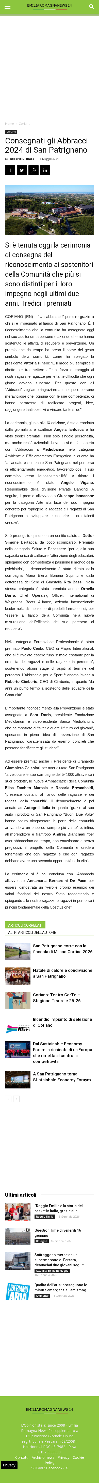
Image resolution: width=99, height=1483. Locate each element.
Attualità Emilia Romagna (52, 1270)
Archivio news (43, 1457)
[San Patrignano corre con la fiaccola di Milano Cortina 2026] (17, 952)
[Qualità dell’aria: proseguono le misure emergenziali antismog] (17, 1291)
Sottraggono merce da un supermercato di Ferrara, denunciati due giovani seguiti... (61, 1260)
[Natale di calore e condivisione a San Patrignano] (17, 976)
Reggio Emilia (45, 1216)
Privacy (63, 1457)
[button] (92, 7)
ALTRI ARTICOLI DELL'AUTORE (32, 932)
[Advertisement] (49, 66)
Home (9, 123)
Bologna (41, 1241)
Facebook (54, 1468)
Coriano (24, 123)
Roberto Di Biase (22, 159)
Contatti (21, 1457)
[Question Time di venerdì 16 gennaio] (17, 1236)
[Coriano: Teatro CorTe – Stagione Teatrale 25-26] (17, 1001)
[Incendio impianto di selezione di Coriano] (17, 1025)
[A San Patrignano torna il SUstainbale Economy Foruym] (17, 1080)
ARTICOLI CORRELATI (25, 925)
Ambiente (42, 1295)
